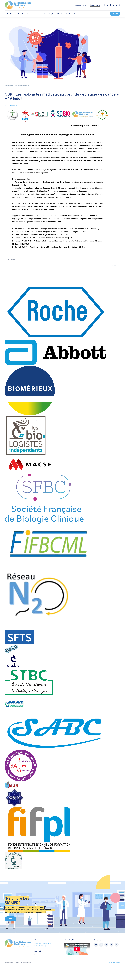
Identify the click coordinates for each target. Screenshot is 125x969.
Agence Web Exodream (114, 962)
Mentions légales (9, 962)
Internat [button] (75, 14)
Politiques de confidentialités (23, 962)
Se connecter (95, 5)
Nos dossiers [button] (36, 14)
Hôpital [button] (67, 14)
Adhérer (115, 13)
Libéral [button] (59, 14)
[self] (104, 5)
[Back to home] (18, 5)
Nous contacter (81, 5)
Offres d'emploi (49, 14)
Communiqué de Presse (21, 85)
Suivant (115, 265)
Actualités (25, 14)
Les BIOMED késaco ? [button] (12, 14)
